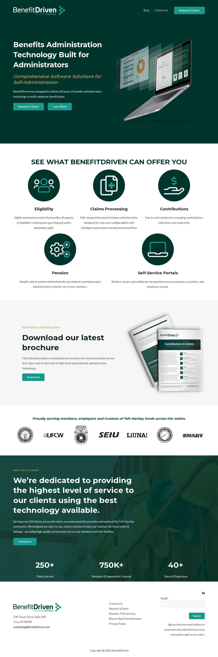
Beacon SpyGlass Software (125, 618)
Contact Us (161, 10)
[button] (189, 10)
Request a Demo (28, 106)
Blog (146, 10)
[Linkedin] (203, 593)
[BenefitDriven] (39, 10)
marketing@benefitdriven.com (31, 627)
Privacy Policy (117, 623)
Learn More (60, 106)
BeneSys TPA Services (122, 613)
